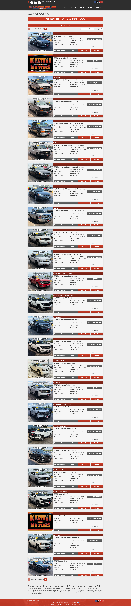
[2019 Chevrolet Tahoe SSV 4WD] (40, 434)
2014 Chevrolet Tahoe (64, 363)
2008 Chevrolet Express (65, 58)
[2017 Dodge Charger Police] (40, 566)
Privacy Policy (39, 600)
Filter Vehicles (66, 25)
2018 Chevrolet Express (69, 145)
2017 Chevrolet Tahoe (65, 385)
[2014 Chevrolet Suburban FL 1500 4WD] (40, 259)
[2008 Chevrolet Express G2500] (40, 63)
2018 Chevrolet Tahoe (65, 407)
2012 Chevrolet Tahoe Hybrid (67, 538)
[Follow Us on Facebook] (95, 2)
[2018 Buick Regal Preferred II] (40, 41)
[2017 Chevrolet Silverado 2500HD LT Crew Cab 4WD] (40, 216)
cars (75, 588)
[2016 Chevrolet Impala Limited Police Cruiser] (40, 172)
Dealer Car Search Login (56, 602)
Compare (95, 47)
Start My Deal (84, 50)
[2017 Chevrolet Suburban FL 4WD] (40, 303)
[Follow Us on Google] (102, 2)
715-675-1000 (36, 3)
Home (28, 600)
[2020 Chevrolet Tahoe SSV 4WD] (40, 477)
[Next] (45, 29)
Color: (55, 38)
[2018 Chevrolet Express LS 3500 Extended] (40, 150)
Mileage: (72, 42)
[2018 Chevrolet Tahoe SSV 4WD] (40, 412)
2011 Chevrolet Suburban (68, 232)
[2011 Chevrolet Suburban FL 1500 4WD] (40, 238)
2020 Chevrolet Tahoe (65, 472)
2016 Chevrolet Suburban (66, 276)
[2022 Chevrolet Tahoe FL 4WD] (40, 499)
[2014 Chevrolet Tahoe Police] (40, 368)
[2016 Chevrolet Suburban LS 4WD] (40, 281)
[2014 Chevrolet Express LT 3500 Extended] (40, 85)
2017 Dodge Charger (64, 561)
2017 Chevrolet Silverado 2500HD (73, 211)
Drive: (55, 42)
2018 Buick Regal (64, 36)
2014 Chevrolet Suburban (68, 254)
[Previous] (29, 29)
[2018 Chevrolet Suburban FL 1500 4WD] (40, 347)
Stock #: (72, 44)
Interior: (56, 40)
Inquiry (72, 50)
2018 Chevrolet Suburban (68, 341)
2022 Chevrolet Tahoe (65, 494)
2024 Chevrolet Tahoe (65, 516)
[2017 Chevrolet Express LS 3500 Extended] (40, 107)
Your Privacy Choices (73, 602)
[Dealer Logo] (42, 7)
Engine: (72, 40)
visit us (68, 592)
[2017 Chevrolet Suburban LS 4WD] (40, 325)
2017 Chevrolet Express (69, 102)
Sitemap (67, 602)
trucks (78, 588)
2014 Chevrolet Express (69, 80)
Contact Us (34, 600)
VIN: (71, 38)
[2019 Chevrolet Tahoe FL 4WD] (40, 456)
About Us (30, 600)
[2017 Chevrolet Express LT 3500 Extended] (40, 129)
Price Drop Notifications (59, 50)
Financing (96, 50)
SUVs (82, 588)
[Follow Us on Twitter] (97, 2)
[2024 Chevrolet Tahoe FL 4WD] (40, 521)
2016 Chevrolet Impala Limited (70, 167)
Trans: (55, 44)
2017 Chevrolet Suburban (66, 298)
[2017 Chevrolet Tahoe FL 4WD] (40, 390)
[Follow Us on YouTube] (100, 2)
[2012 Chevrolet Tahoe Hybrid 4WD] (40, 543)
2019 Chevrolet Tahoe (65, 429)
